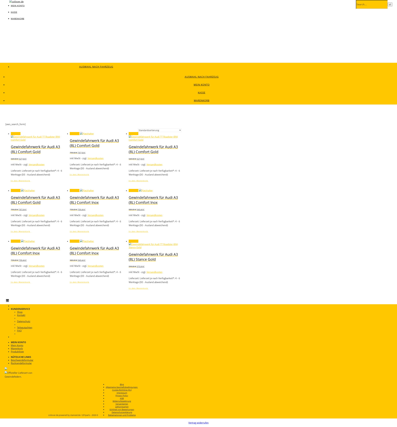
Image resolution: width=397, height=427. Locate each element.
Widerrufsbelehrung (122, 401)
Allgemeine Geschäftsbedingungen (122, 387)
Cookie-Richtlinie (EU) (122, 390)
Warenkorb (17, 18)
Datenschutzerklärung (122, 412)
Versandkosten (37, 164)
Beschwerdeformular (22, 360)
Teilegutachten (24, 327)
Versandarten (122, 404)
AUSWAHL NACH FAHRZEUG (96, 66)
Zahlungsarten (122, 406)
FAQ (19, 330)
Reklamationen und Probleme (122, 415)
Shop (19, 312)
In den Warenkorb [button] (20, 180)
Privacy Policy (122, 395)
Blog (122, 384)
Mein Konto (202, 84)
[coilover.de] (16, 1)
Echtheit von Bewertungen (122, 409)
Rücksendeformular (21, 363)
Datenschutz (23, 321)
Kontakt (21, 315)
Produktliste (17, 351)
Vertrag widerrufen (198, 422)
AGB (122, 398)
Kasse (14, 12)
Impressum (122, 392)
